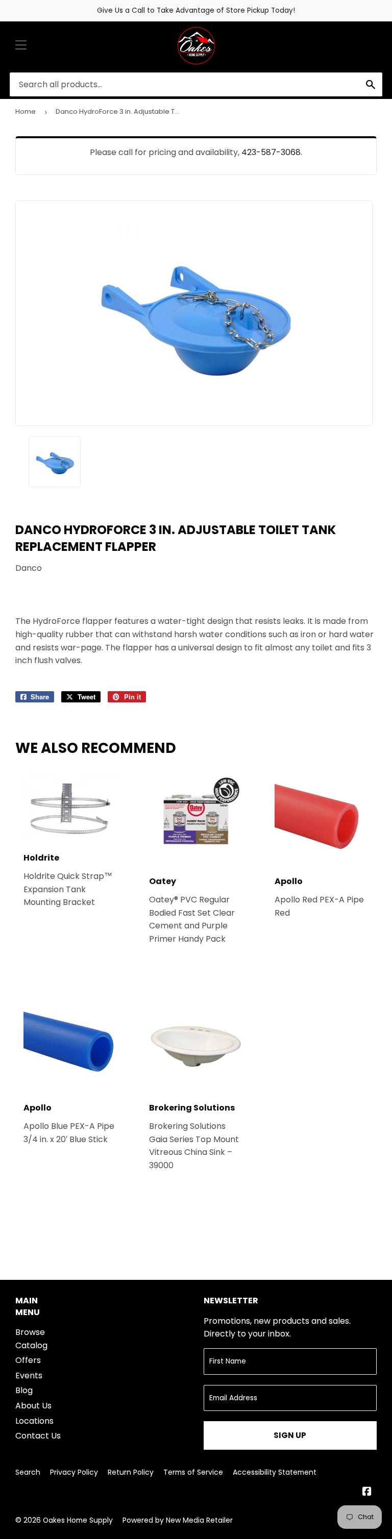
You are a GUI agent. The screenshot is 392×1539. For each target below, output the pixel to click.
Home (25, 111)
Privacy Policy (74, 1472)
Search (27, 1472)
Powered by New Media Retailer (177, 1520)
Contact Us (38, 1436)
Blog (24, 1390)
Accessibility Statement (274, 1472)
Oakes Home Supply (78, 1520)
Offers (28, 1360)
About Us (33, 1405)
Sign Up (290, 1435)
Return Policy (131, 1472)
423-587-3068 (271, 152)
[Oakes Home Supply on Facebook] (367, 1492)
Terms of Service (193, 1472)
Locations (34, 1421)
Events (28, 1375)
